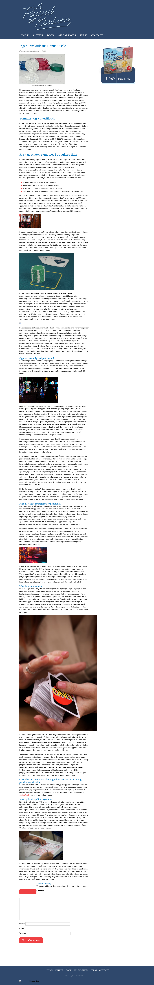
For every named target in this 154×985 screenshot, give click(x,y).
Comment (40, 890)
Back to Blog (28, 891)
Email (22, 928)
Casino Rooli (24, 795)
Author (38, 35)
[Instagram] (131, 35)
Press (83, 35)
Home (25, 35)
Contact (97, 35)
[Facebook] (124, 35)
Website (22, 933)
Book (50, 35)
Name (22, 923)
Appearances (67, 35)
